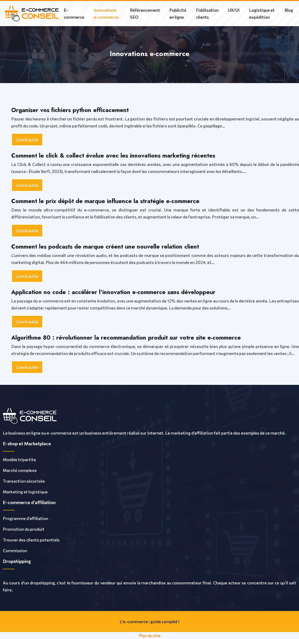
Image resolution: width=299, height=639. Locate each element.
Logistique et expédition (262, 13)
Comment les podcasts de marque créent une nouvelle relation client (105, 246)
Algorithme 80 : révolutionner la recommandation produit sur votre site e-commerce (126, 337)
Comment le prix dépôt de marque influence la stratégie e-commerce (105, 201)
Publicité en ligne (177, 13)
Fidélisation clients (207, 13)
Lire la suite (27, 139)
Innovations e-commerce (106, 13)
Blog (289, 10)
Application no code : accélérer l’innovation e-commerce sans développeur (113, 292)
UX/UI (234, 10)
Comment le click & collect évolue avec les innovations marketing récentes (113, 155)
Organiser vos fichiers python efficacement (70, 110)
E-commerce (74, 13)
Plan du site (149, 635)
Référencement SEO (145, 13)
